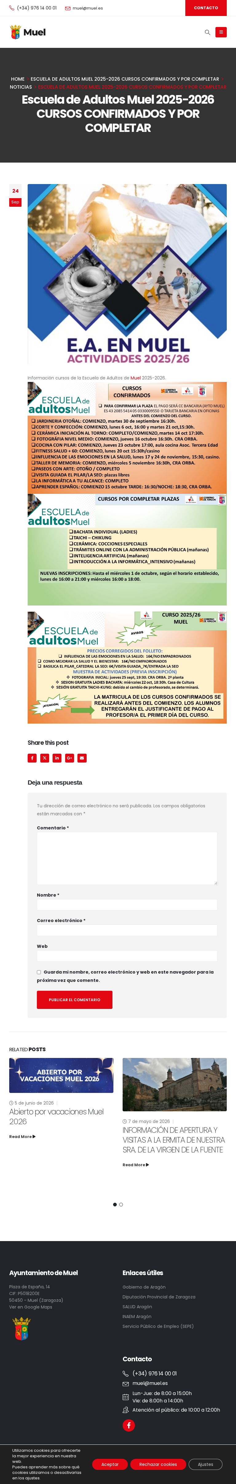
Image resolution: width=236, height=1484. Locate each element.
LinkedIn (57, 758)
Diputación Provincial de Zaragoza (159, 1297)
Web (42, 946)
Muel (136, 378)
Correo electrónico (61, 920)
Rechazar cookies (158, 1464)
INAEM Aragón (137, 1316)
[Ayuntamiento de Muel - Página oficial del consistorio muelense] (28, 32)
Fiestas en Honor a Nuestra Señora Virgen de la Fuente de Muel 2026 (172, 1164)
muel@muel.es (88, 8)
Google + (69, 758)
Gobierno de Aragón (144, 1287)
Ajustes (205, 1464)
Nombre (48, 895)
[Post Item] (61, 1084)
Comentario (53, 828)
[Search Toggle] (207, 32)
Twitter (44, 758)
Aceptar (110, 1464)
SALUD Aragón (137, 1307)
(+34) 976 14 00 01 (37, 8)
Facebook (32, 758)
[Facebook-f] (129, 1425)
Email (81, 758)
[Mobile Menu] (221, 32)
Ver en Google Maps (30, 1307)
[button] (115, 1204)
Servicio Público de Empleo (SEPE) (158, 1326)
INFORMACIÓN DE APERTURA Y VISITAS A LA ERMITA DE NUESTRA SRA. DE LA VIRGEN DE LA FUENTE (60, 1140)
